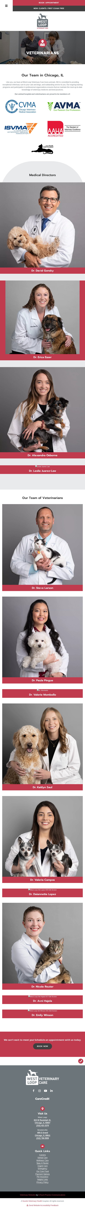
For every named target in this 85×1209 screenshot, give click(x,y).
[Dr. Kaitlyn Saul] (42, 744)
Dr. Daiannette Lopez (42, 894)
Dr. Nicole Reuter (42, 987)
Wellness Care (42, 1160)
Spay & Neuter (43, 1163)
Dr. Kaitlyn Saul (42, 787)
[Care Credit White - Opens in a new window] (42, 1099)
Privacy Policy (42, 1182)
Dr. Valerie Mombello (42, 695)
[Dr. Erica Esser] (42, 317)
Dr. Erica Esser (42, 357)
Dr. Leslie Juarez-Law (42, 471)
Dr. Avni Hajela (42, 1001)
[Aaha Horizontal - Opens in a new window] (64, 129)
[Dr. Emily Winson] (42, 1011)
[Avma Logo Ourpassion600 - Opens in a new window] (64, 106)
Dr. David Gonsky (42, 271)
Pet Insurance (42, 1177)
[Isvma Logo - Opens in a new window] (21, 129)
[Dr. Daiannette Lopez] (42, 890)
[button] (80, 1061)
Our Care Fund (42, 1171)
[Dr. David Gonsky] (42, 225)
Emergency (42, 1169)
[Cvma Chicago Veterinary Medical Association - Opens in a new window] (21, 106)
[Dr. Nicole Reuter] (42, 943)
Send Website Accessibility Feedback (43, 1205)
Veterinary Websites (28, 1195)
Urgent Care (43, 1166)
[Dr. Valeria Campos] (42, 836)
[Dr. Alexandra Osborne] (42, 409)
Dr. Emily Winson (42, 1015)
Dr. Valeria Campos (42, 880)
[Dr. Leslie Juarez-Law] (42, 466)
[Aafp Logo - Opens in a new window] (42, 149)
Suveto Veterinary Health (32, 1201)
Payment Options (42, 1174)
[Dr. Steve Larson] (42, 544)
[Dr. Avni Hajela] (42, 996)
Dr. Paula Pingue (42, 680)
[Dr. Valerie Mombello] (42, 690)
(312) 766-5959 (42, 1138)
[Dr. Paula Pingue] (42, 637)
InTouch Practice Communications (51, 1195)
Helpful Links (42, 1180)
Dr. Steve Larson (42, 588)
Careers (42, 1155)
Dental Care (42, 1158)
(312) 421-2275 (42, 1126)
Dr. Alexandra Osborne (42, 455)
